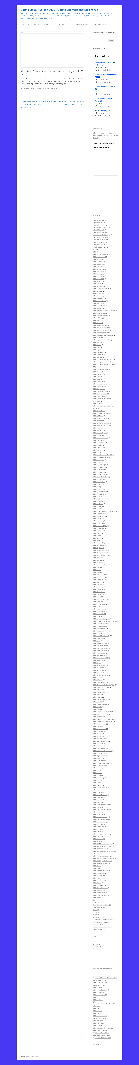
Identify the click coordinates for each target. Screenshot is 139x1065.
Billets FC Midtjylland (99, 489)
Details (96, 1044)
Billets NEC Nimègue (99, 668)
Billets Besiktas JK (98, 323)
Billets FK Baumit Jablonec (100, 521)
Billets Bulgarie (97, 342)
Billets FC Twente (98, 506)
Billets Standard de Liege (100, 822)
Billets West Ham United (100, 895)
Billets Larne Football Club (101, 599)
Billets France (48, 24)
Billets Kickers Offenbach (100, 227)
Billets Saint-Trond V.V (99, 765)
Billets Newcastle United (100, 670)
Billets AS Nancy (97, 291)
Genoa (95, 910)
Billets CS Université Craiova (101, 413)
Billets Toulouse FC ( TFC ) (100, 834)
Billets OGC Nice (97, 680)
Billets (94, 252)
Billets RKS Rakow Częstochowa (102, 751)
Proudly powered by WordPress (29, 1056)
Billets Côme (96, 377)
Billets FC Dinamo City (99, 467)
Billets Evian (96, 452)
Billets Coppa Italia (98, 381)
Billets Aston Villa (98, 296)
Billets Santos (97, 770)
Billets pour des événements (101, 712)
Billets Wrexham (98, 244)
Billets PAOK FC (97, 694)
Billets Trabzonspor (99, 836)
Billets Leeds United (99, 611)
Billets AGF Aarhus (98, 269)
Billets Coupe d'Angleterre (100, 384)
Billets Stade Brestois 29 (100, 817)
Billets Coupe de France (100, 394)
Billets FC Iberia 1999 (99, 479)
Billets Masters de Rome (100, 650)
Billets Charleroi (98, 222)
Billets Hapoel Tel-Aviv (99, 553)
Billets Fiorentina (98, 518)
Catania (95, 902)
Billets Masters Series (99, 653)
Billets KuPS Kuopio (99, 589)
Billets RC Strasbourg (99, 736)
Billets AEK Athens (98, 264)
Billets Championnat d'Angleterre (103, 359)
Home (22, 24)
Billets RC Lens (97, 734)
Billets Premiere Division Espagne (103, 719)
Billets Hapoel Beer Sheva (100, 550)
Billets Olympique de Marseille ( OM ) (104, 685)
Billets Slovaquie (98, 797)
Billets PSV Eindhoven (99, 724)
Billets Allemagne (98, 274)
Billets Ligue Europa (100, 24)
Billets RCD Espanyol (99, 739)
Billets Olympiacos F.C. (99, 682)
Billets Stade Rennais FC (100, 819)
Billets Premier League (99, 717)
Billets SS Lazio (97, 812)
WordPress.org (97, 949)
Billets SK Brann (97, 790)
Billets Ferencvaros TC (99, 516)
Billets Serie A (97, 783)
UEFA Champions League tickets (102, 927)
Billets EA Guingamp (99, 435)
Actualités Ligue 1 (41, 89)
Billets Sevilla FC (97, 785)
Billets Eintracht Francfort (100, 438)
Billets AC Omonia (98, 262)
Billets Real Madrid (98, 743)
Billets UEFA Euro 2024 (99, 849)
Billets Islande (97, 570)
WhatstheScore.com (107, 968)
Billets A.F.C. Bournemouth (101, 254)
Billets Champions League (100, 369)
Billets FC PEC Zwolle (99, 494)
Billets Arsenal (97, 284)
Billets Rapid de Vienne (100, 237)
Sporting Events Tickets (100, 922)
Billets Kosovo (97, 587)
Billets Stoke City (98, 824)
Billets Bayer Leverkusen (100, 313)
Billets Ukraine (97, 866)
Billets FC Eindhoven (99, 469)
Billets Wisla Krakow (99, 242)
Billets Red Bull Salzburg (100, 748)
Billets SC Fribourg (98, 778)
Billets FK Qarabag (98, 528)
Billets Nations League (99, 665)
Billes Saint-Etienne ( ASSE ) (101, 1021)
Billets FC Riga (97, 496)
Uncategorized (97, 929)
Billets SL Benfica (98, 792)
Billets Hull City (97, 560)
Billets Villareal (97, 883)
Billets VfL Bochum (98, 875)
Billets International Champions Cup (104, 565)
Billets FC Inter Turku (99, 482)
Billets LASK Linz (98, 602)
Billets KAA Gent (97, 582)
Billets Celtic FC (97, 357)
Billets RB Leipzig (98, 731)
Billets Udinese (97, 841)
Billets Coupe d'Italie (99, 389)
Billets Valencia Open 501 (100, 871)
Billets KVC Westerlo (99, 594)
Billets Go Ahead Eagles (100, 543)
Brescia (95, 900)
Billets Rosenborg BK (99, 753)
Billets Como (96, 379)
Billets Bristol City (98, 220)
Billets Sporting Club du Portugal (102, 805)
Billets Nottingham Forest (100, 675)
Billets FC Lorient (98, 484)
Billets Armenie (97, 281)
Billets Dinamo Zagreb (99, 433)
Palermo (95, 912)
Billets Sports (97, 807)
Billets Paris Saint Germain (101, 699)
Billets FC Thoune (98, 504)
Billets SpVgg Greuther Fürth (101, 809)
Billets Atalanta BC (98, 298)
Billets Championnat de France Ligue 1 (104, 364)
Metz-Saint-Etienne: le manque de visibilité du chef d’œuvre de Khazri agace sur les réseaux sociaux (36, 104)
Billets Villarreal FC (98, 885)
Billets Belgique (97, 318)
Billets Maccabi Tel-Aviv (100, 643)
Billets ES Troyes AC (99, 443)
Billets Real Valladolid (99, 746)
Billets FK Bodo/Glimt (99, 523)
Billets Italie (96, 572)
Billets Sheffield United (100, 240)
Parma (95, 915)
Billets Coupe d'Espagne (100, 386)
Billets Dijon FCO (98, 430)
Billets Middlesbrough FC (100, 658)
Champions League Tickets (101, 905)
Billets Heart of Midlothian (101, 555)
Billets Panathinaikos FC (100, 692)
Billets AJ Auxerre (98, 271)
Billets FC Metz (97, 1025)
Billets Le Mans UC (98, 606)
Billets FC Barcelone (99, 462)
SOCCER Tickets (97, 917)
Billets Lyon (96, 641)
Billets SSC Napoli (98, 814)
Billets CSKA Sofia (98, 416)
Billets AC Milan (97, 259)
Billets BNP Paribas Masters (101, 330)
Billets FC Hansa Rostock (100, 474)
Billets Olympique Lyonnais (101, 687)
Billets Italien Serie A (99, 575)
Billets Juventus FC (98, 580)
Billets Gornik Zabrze (99, 545)
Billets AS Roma (97, 293)
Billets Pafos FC (97, 690)
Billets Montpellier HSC (100, 995)
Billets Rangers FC (98, 726)
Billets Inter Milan (98, 562)
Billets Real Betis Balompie (101, 741)
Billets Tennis (97, 829)
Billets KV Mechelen (99, 592)
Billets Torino (97, 831)
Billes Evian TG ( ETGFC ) (100, 985)
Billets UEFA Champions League (102, 844)
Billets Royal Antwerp (99, 756)
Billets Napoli (97, 663)
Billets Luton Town (98, 638)
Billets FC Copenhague (99, 465)
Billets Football (97, 531)
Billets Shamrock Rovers (100, 787)
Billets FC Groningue (99, 472)
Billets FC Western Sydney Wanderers (104, 511)
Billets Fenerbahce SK (99, 514)
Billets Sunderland (98, 827)
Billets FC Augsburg (98, 460)
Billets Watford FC (98, 890)
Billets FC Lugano (98, 487)
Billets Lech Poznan (99, 609)
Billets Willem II (97, 897)
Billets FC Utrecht (98, 509)
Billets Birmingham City (100, 325)
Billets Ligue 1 (61, 24)
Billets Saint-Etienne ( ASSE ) (101, 763)
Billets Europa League (99, 447)
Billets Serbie (97, 780)
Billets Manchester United (100, 648)
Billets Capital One (98, 352)
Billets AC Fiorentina (99, 257)
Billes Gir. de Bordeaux (99, 1018)
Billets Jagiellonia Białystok (101, 577)
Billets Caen (96, 347)
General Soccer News (99, 907)
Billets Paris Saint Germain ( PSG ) (107, 1003)
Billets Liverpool (97, 633)
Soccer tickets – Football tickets (102, 919)
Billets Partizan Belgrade (100, 704)
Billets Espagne (97, 445)
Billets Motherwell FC (99, 232)
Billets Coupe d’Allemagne (100, 391)
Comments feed (98, 946)
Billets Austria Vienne (99, 306)
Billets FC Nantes (98, 1000)
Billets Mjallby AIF (98, 660)
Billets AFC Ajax (97, 266)
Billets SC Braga (97, 775)
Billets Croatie (97, 403)
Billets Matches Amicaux (100, 655)
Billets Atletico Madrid (99, 301)
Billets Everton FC (98, 450)
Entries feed (96, 944)
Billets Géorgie (97, 538)
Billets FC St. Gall (98, 501)
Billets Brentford (98, 337)
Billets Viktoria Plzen (99, 880)
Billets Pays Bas (97, 707)
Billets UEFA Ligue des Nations (102, 861)
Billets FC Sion (97, 499)
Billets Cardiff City (98, 355)
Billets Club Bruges (98, 374)
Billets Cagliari (97, 350)
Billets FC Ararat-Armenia (100, 457)
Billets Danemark (98, 421)
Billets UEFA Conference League (102, 846)
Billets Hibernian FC (99, 225)
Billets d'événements (99, 418)
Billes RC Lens (97, 1006)
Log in (95, 942)
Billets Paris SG (97, 702)
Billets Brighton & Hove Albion (102, 340)
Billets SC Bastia (97, 1011)
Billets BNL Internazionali (100, 328)
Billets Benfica (97, 320)
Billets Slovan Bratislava (100, 795)
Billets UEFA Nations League (101, 863)
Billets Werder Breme (99, 893)
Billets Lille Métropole (99, 628)
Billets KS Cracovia (98, 230)
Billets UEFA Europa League (101, 856)
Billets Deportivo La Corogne (101, 425)
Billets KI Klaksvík (98, 584)
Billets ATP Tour (97, 303)
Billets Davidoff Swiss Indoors (102, 423)
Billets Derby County (99, 428)
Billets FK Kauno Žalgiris (100, 526)
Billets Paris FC (97, 697)
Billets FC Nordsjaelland (100, 492)
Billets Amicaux (33, 24)
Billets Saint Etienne (99, 761)
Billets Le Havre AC (98, 604)
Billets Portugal (97, 709)
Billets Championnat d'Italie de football (104, 362)
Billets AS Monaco (98, 286)
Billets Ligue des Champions (80, 24)
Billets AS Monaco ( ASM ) (100, 289)
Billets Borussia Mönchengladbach (103, 335)
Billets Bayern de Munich (100, 315)
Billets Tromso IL (98, 839)
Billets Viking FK (97, 878)
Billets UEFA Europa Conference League (105, 851)
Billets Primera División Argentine (103, 721)
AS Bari (95, 249)
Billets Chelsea (97, 372)
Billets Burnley (97, 345)
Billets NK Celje (97, 672)
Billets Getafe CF (98, 540)
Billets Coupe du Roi (99, 396)
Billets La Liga (97, 597)
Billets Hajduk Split (98, 548)
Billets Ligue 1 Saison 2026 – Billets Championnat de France (59, 10)
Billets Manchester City (100, 646)
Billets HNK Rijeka (98, 558)
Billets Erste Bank (98, 440)
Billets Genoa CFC (98, 536)
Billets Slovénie (97, 800)
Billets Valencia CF (98, 868)
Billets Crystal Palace (99, 411)
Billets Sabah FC (97, 758)
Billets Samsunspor (98, 768)
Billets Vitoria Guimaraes (100, 888)
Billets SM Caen (97, 802)
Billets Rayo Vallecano (99, 729)
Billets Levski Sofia (98, 614)
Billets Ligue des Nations (100, 624)
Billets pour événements (100, 714)
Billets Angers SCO (98, 279)
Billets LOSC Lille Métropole (101, 636)
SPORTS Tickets (97, 924)
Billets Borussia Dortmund (101, 333)
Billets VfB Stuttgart (99, 873)
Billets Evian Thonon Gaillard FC (102, 455)
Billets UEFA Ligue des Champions (103, 858)
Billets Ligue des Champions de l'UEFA (104, 621)
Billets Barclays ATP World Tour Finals (104, 311)
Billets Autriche (97, 308)
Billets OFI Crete (97, 677)
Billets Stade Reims (98, 1023)
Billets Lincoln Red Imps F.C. (101, 631)
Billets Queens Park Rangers (101, 235)
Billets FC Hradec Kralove (100, 477)
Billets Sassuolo (97, 773)
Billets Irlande (97, 567)
